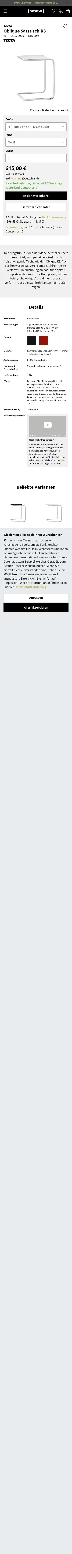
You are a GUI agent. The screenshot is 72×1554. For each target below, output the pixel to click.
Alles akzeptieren (36, 607)
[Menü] (5, 11)
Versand (16, 178)
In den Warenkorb (36, 196)
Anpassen (36, 598)
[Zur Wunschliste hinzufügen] (64, 26)
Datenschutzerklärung (30, 587)
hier (63, 460)
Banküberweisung (54, 217)
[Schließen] (67, 3)
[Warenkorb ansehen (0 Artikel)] (68, 11)
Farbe (8, 135)
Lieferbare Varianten (36, 207)
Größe (9, 119)
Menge (9, 150)
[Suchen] (53, 11)
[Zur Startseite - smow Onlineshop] (36, 11)
